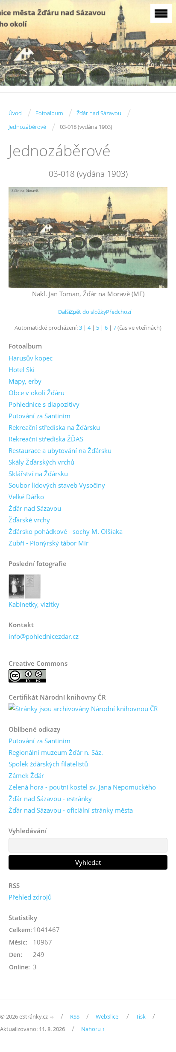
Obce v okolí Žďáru (37, 392)
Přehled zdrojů (30, 897)
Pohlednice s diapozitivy (44, 404)
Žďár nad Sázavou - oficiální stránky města (71, 810)
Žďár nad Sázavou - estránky (50, 798)
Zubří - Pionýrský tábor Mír (48, 543)
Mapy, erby (25, 381)
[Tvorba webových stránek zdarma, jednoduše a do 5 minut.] (52, 1017)
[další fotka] (153, 237)
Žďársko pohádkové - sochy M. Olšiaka (66, 531)
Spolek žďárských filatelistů (48, 764)
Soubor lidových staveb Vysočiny (57, 485)
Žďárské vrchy (29, 520)
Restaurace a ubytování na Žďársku (60, 450)
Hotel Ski (22, 369)
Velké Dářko (26, 496)
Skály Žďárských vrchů (41, 462)
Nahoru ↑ (93, 1029)
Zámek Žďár (26, 775)
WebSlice (107, 1016)
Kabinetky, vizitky (34, 604)
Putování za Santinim (39, 415)
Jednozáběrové (27, 127)
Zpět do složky (88, 312)
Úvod (15, 113)
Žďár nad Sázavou (98, 113)
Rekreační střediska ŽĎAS (46, 439)
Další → (67, 312)
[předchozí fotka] (22, 237)
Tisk (141, 1016)
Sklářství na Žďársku (38, 473)
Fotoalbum (49, 113)
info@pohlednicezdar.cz (44, 636)
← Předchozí (115, 312)
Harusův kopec (31, 358)
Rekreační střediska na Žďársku (54, 427)
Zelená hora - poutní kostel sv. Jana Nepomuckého (82, 787)
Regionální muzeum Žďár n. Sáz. (56, 752)
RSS (74, 1016)
